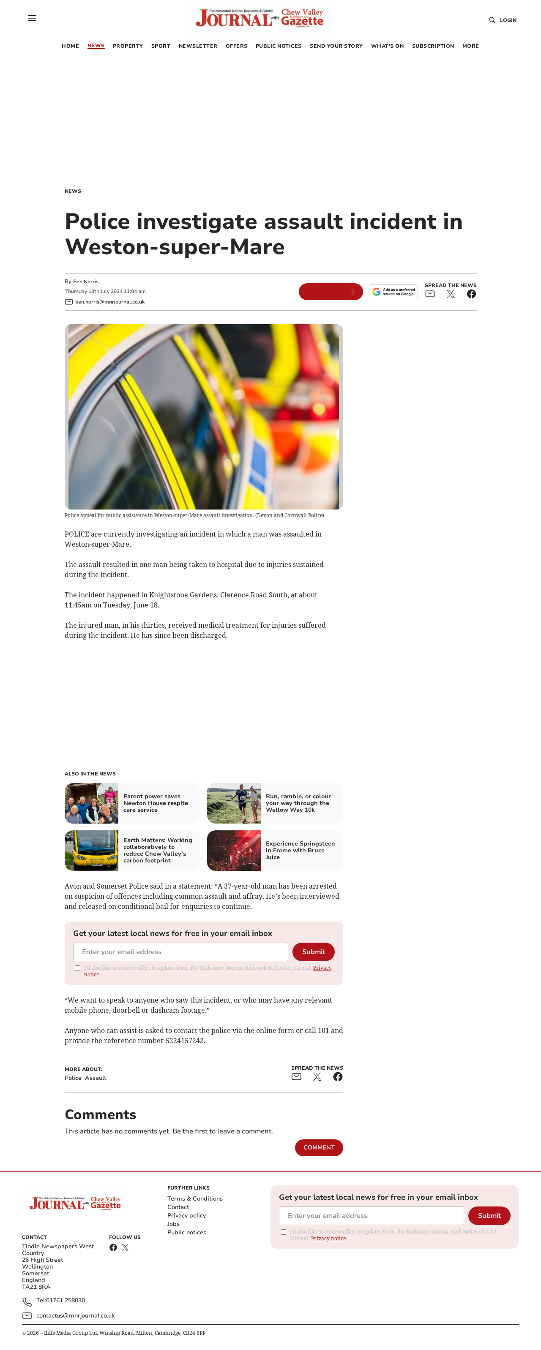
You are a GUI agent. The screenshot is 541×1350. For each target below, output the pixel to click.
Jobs (173, 1224)
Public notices (186, 1232)
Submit (313, 952)
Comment (319, 1148)
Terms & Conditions (195, 1199)
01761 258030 (65, 1300)
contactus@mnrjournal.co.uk (75, 1316)
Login (508, 20)
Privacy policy (186, 1216)
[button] (32, 18)
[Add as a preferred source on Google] (394, 291)
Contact (178, 1207)
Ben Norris (85, 281)
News (73, 191)
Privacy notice (328, 1238)
